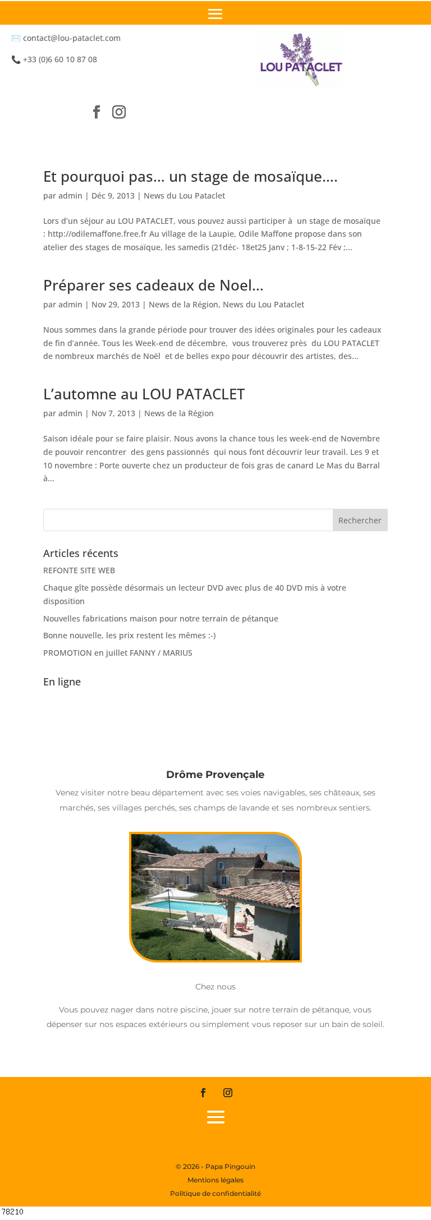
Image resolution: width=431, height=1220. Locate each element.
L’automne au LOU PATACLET (144, 394)
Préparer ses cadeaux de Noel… (153, 285)
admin (70, 195)
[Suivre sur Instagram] (119, 111)
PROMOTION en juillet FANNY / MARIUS (117, 652)
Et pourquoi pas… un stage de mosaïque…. (190, 176)
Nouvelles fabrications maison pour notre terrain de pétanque (160, 618)
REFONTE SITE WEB (79, 570)
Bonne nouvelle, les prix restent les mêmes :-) (129, 635)
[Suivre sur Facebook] (96, 111)
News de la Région (183, 304)
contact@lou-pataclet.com (72, 38)
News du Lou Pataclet (184, 195)
